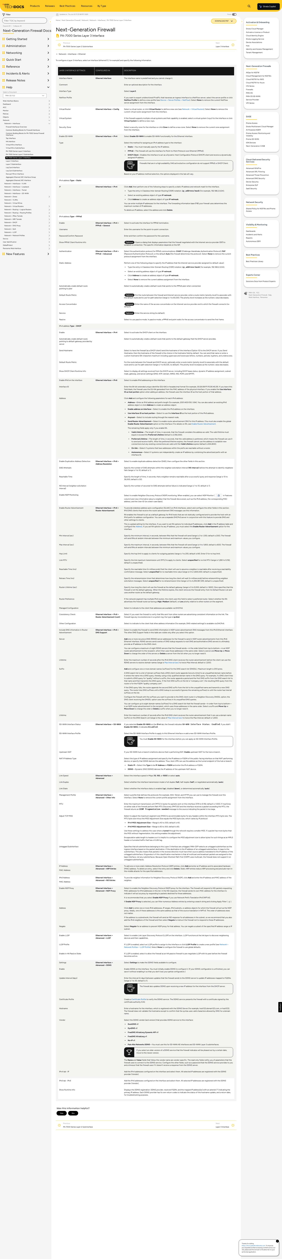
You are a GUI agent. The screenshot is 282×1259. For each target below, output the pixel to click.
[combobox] (24, 20)
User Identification (9, 242)
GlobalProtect (8, 245)
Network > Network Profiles (14, 235)
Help (270, 295)
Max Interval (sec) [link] (171, 662)
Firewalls (249, 90)
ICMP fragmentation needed (154, 809)
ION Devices (251, 143)
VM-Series (250, 103)
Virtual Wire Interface (14, 145)
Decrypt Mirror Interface (15, 174)
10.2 (257, 293)
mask (197, 191)
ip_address (188, 191)
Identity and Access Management (259, 49)
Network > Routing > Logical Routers (17, 210)
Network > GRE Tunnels (13, 219)
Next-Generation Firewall (71, 20)
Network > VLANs (11, 200)
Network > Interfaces (12, 123)
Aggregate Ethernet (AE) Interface (18, 180)
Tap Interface (11, 138)
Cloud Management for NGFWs (258, 76)
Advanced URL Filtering (255, 172)
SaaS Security (251, 189)
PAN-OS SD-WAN (253, 96)
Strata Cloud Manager (254, 29)
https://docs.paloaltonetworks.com (253, 1246)
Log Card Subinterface (14, 171)
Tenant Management (254, 52)
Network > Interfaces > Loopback (16, 187)
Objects (6, 117)
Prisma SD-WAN (252, 139)
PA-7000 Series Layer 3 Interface (18, 158)
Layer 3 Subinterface (13, 164)
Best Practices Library (254, 261)
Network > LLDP (10, 232)
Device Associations (254, 42)
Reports (249, 238)
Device (5, 239)
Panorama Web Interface (12, 248)
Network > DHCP (10, 222)
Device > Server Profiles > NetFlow (175, 100)
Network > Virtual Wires (13, 203)
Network (6, 120)
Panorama (263, 297)
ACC (4, 107)
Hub (247, 46)
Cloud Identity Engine (255, 36)
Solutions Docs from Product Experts (261, 281)
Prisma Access (251, 123)
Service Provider (252, 100)
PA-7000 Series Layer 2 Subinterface (19, 154)
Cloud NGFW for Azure (255, 83)
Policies (5, 114)
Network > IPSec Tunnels (13, 216)
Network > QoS (10, 229)
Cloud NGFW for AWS (255, 79)
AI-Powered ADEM (253, 130)
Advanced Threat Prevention (257, 175)
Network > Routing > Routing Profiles (17, 213)
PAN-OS (249, 93)
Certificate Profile (138, 999)
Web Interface (254, 297)
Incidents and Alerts (254, 235)
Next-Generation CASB (255, 146)
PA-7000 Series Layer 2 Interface (18, 151)
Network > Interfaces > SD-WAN (16, 193)
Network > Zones (10, 197)
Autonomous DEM (253, 241)
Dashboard (7, 104)
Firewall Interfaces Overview (16, 127)
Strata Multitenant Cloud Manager (259, 126)
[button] (280, 1007)
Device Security (252, 182)
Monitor (6, 111)
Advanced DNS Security (255, 178)
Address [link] (139, 526)
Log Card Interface (13, 167)
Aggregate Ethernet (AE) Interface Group (21, 177)
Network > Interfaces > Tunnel (15, 190)
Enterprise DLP (252, 185)
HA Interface (10, 141)
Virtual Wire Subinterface (15, 148)
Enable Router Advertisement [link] (204, 424)
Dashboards (250, 231)
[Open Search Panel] (249, 6)
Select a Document (10, 92)
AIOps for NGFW (252, 73)
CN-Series (250, 86)
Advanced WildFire (253, 168)
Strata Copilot (269, 6)
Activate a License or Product (258, 32)
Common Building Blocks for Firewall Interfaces (23, 130)
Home (58, 20)
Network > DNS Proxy (12, 226)
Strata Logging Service (255, 39)
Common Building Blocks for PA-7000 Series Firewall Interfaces (25, 134)
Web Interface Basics (11, 101)
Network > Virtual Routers (14, 206)
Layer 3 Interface (12, 161)
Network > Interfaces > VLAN (15, 184)
